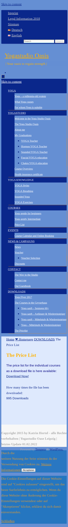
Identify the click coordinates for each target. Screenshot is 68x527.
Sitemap (13, 24)
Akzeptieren (28, 470)
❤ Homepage (24, 339)
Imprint (13, 13)
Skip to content (11, 4)
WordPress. (56, 449)
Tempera (40, 449)
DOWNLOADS (44, 339)
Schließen (8, 521)
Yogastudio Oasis (27, 55)
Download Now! (17, 376)
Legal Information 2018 (24, 18)
